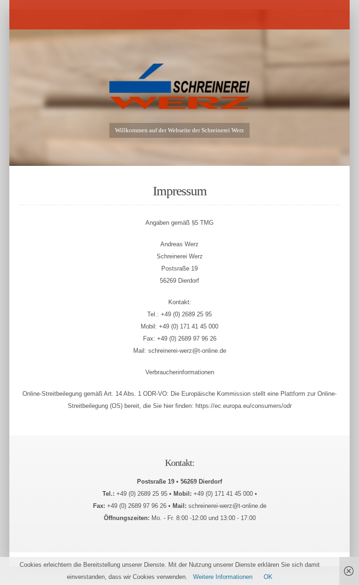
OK (268, 576)
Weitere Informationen (222, 576)
